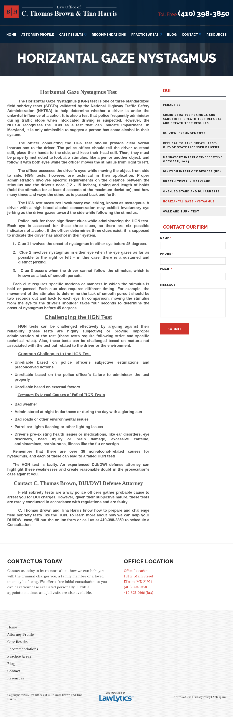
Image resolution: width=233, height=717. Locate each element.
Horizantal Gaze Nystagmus (189, 201)
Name (165, 238)
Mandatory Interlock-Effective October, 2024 (193, 159)
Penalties (172, 105)
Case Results (71, 34)
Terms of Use (182, 697)
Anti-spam (219, 697)
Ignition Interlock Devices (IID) (192, 171)
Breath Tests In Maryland (186, 181)
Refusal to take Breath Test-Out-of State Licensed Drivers (191, 145)
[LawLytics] (116, 697)
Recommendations (109, 34)
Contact (190, 34)
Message (169, 284)
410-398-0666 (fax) (138, 592)
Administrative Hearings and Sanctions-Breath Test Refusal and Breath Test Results (192, 119)
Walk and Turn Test (181, 211)
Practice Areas (145, 34)
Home (11, 34)
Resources (216, 34)
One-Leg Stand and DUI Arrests (191, 191)
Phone (166, 253)
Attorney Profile (37, 34)
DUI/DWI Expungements (184, 133)
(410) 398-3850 (203, 13)
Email (166, 269)
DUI (167, 90)
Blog (172, 34)
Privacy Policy (201, 697)
